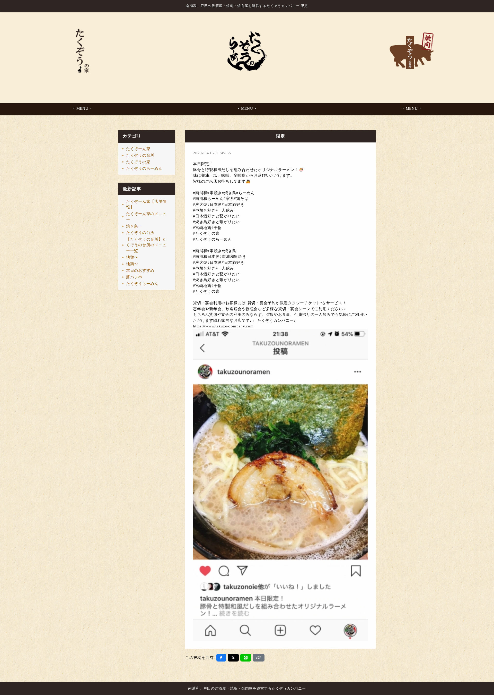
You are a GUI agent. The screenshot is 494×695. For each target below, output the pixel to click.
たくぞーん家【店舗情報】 (146, 204)
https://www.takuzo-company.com (223, 326)
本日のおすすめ (140, 270)
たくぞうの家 (138, 162)
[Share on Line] (245, 658)
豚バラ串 (134, 277)
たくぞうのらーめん (144, 168)
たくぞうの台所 (140, 155)
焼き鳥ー (134, 226)
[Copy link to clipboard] (258, 658)
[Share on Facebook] (221, 658)
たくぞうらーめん (142, 284)
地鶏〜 (132, 257)
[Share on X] (233, 658)
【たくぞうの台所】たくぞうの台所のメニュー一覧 (146, 245)
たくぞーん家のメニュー (146, 217)
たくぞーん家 (138, 149)
